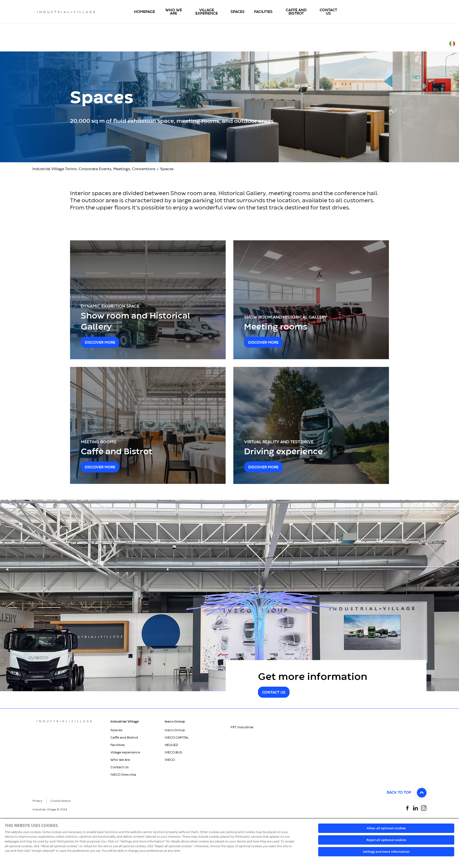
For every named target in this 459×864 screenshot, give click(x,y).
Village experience (125, 752)
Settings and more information (386, 851)
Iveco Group (175, 730)
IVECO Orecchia (123, 774)
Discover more (100, 342)
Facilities (117, 745)
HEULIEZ (171, 745)
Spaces (116, 730)
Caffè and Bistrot (124, 737)
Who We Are (120, 759)
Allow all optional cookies (386, 828)
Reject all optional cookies (386, 840)
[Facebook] (407, 807)
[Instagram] (423, 807)
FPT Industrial (242, 727)
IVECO (170, 759)
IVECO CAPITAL (177, 737)
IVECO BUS (173, 752)
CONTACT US (273, 692)
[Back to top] (421, 792)
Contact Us (119, 767)
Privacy (37, 801)
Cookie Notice (60, 801)
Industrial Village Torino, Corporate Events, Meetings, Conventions (94, 169)
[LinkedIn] (415, 807)
